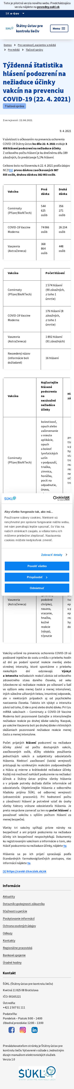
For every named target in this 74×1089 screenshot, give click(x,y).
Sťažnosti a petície (15, 911)
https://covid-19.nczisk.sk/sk (26, 871)
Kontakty (9, 940)
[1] (11, 170)
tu (64, 846)
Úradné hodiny (12, 962)
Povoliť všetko (37, 566)
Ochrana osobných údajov (19, 926)
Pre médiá (14, 49)
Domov (8, 45)
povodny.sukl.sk (48, 7)
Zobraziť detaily (51, 554)
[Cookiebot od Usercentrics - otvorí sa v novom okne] (53, 498)
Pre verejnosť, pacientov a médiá (37, 45)
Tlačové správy (34, 49)
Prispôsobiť (35, 577)
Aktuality (9, 896)
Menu (59, 28)
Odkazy (7, 933)
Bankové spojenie (14, 955)
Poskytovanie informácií (19, 918)
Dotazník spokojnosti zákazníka (24, 904)
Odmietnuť (37, 588)
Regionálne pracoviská (17, 948)
